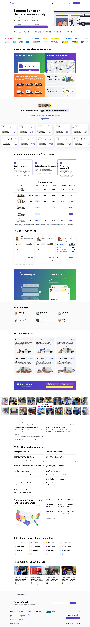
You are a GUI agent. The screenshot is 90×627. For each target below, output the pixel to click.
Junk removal (21, 619)
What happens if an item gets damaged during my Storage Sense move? (54, 483)
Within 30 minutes (30, 70)
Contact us (29, 615)
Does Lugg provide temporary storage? (54, 451)
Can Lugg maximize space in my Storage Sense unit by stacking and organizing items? (55, 466)
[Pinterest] (72, 623)
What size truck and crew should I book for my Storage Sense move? (28, 465)
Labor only (21, 620)
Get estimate (58, 3)
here (69, 431)
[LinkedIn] (77, 623)
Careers (37, 614)
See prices (31, 26)
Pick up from (18, 23)
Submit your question (18, 492)
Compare (11, 615)
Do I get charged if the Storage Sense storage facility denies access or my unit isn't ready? (23, 483)
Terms (18, 623)
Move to (35, 23)
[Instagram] (39, 406)
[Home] (14, 594)
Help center (30, 612)
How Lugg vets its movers (53, 281)
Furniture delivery (22, 614)
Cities (37, 3)
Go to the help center (27, 492)
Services (30, 3)
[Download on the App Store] (68, 615)
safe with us (52, 83)
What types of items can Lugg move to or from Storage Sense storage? (21, 452)
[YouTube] (51, 406)
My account (30, 614)
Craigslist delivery (22, 615)
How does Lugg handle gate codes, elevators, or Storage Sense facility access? (55, 461)
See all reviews (45, 119)
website (69, 429)
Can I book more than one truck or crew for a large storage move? (60, 474)
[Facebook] (42, 406)
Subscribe (73, 602)
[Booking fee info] (62, 253)
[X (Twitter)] (48, 406)
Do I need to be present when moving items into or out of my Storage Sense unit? (55, 457)
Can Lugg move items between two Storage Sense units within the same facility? (23, 470)
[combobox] (22, 24)
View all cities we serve (50, 518)
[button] (18, 129)
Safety (29, 616)
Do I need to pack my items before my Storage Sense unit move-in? (28, 474)
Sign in (70, 3)
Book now (76, 3)
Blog (11, 616)
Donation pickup (21, 618)
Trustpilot (46, 614)
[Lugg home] (12, 3)
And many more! (17, 325)
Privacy (15, 623)
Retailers (42, 3)
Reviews (37, 612)
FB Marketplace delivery (23, 616)
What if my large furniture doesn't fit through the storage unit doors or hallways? (55, 479)
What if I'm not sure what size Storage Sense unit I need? (26, 478)
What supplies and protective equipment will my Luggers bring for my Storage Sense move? (24, 457)
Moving (20, 612)
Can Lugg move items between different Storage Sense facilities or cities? (54, 470)
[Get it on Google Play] (75, 615)
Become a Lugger (13, 619)
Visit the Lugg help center (25, 280)
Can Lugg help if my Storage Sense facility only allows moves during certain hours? (23, 461)
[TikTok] (45, 406)
